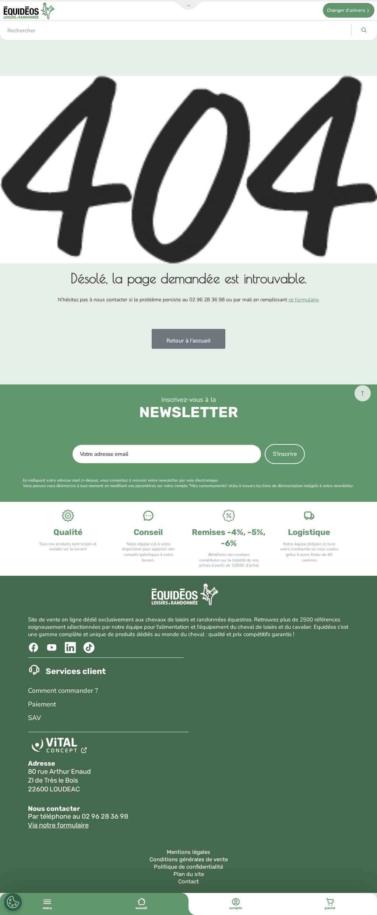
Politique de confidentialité (188, 866)
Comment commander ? (63, 690)
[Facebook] (34, 647)
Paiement (42, 704)
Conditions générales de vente (188, 859)
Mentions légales (188, 852)
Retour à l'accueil (188, 340)
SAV (34, 717)
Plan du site (188, 874)
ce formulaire (303, 299)
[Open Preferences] (13, 902)
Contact (188, 881)
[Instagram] (89, 647)
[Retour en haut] (362, 393)
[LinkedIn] (71, 647)
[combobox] (175, 30)
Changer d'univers (346, 10)
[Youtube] (52, 647)
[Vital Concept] (60, 747)
